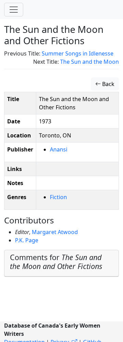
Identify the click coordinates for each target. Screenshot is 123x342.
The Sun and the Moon (89, 61)
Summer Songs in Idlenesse (77, 53)
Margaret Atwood (55, 232)
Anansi (58, 149)
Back (107, 84)
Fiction (58, 197)
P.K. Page (26, 240)
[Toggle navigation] (13, 9)
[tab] (61, 263)
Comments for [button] (56, 261)
